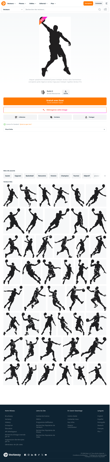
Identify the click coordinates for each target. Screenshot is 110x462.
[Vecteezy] (3, 3)
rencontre (42, 176)
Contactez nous (71, 419)
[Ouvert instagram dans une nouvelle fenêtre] (28, 455)
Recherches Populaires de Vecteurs (44, 426)
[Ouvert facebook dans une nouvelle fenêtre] (25, 455)
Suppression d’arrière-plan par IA (14, 440)
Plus (52, 3)
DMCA (37, 419)
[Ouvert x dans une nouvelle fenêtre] (42, 455)
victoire (53, 176)
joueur (96, 176)
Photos (21, 3)
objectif (87, 176)
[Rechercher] (98, 9)
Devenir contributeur (70, 426)
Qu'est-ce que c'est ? (26, 124)
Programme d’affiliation (43, 422)
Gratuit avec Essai (54, 101)
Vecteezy (8, 419)
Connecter (97, 3)
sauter (7, 176)
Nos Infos (69, 422)
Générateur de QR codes (14, 444)
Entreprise (8, 425)
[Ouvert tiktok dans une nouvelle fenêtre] (39, 455)
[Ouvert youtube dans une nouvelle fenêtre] (46, 455)
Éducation (8, 428)
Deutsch (99, 425)
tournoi (76, 176)
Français (99, 428)
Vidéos (31, 3)
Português (100, 422)
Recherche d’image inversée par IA (12, 435)
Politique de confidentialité (96, 455)
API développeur (11, 432)
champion (65, 176)
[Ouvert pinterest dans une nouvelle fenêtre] (35, 455)
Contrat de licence (42, 416)
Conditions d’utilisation (78, 455)
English (99, 416)
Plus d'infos (9, 129)
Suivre (65, 93)
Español (99, 419)
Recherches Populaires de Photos (44, 431)
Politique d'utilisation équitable (93, 456)
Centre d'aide (71, 416)
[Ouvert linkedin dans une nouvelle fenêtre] (32, 455)
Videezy (7, 422)
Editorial (42, 3)
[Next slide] (101, 175)
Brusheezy (8, 416)
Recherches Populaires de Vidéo (44, 436)
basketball (30, 176)
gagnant (18, 176)
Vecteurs (10, 3)
